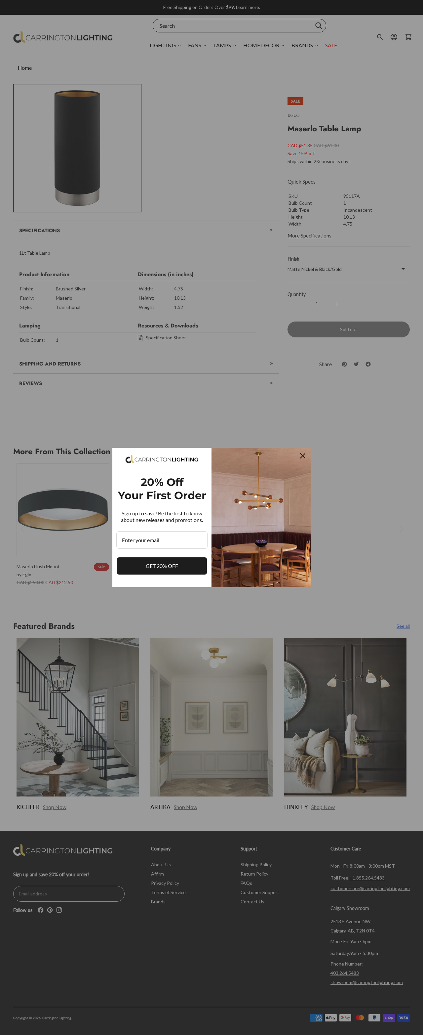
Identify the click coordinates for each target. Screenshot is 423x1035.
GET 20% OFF (162, 566)
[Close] (303, 456)
